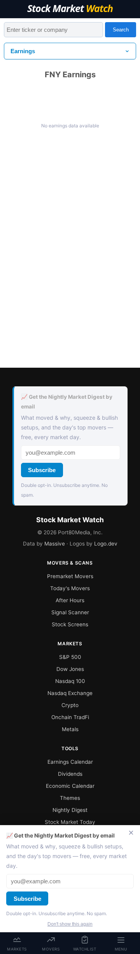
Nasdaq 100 (70, 681)
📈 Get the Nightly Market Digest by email (66, 402)
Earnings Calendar (70, 762)
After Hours (70, 600)
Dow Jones (70, 669)
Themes (70, 798)
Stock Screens (70, 624)
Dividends (70, 774)
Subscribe (42, 470)
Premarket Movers (70, 576)
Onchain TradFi (70, 717)
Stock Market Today (70, 822)
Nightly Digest (70, 810)
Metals (70, 729)
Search (121, 30)
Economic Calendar (70, 786)
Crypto (70, 705)
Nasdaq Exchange (70, 693)
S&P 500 (70, 657)
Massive (54, 543)
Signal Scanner (70, 612)
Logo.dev (105, 543)
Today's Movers (70, 588)
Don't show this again (70, 924)
